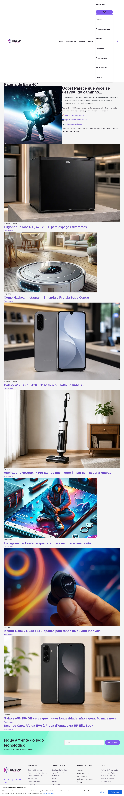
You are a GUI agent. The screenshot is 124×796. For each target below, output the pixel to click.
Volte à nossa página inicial (74, 115)
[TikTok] (6, 782)
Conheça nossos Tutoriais (73, 124)
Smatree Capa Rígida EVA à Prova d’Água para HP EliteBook (48, 725)
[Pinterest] (8, 780)
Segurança (56, 784)
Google (101, 48)
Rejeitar (102, 792)
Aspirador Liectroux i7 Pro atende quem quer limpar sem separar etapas (57, 472)
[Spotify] (12, 780)
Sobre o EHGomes (35, 770)
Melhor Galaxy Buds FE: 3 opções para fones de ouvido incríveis (52, 631)
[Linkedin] (16, 780)
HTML (100, 39)
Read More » (8, 231)
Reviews (82, 41)
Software (55, 776)
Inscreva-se (112, 742)
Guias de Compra (83, 773)
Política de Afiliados (108, 779)
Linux (100, 19)
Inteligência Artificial (59, 770)
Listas (90, 41)
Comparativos (71, 41)
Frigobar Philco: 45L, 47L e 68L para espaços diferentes (45, 227)
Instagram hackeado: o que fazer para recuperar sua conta (47, 543)
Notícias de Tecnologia (85, 779)
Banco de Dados (104, 29)
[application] (104, 5)
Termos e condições (108, 773)
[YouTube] (20, 780)
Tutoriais (99, 5)
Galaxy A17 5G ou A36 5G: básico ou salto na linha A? (44, 385)
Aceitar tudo (115, 792)
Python (54, 781)
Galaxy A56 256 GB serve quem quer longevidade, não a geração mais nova (60, 718)
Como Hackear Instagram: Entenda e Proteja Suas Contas (47, 297)
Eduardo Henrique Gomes (37, 773)
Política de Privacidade (109, 770)
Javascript (102, 68)
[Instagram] (4, 780)
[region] (62, 790)
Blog (100, 77)
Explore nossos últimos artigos (75, 120)
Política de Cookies (48, 793)
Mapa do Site (106, 781)
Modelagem (102, 58)
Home (61, 41)
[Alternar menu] (104, 12)
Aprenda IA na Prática (60, 773)
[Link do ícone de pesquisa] (117, 41)
